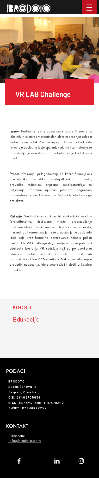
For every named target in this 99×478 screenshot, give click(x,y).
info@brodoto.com (24, 440)
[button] (89, 7)
